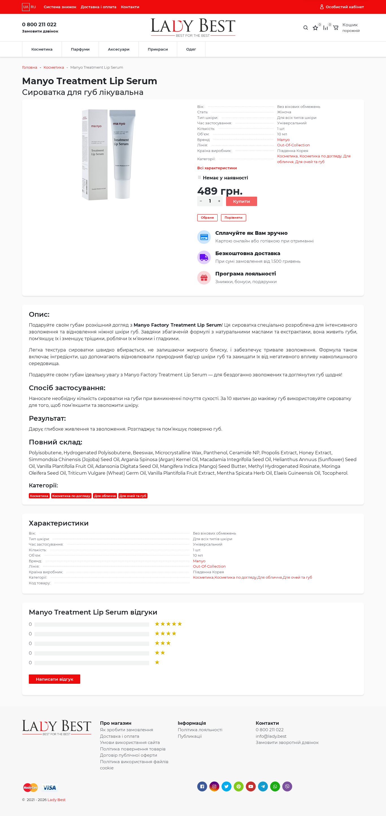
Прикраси (158, 49)
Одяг (191, 49)
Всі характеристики (217, 168)
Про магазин (115, 723)
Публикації (190, 736)
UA (25, 7)
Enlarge (109, 155)
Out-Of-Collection (293, 145)
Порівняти (233, 218)
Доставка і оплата (98, 7)
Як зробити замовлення (126, 729)
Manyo (283, 139)
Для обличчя (105, 496)
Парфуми (80, 49)
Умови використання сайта (130, 742)
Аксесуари (118, 49)
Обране (207, 218)
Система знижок (60, 7)
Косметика (42, 49)
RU (33, 7)
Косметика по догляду (321, 156)
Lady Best (56, 799)
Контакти (130, 7)
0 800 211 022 (39, 24)
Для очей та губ (310, 161)
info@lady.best (271, 736)
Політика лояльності (200, 729)
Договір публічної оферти (128, 755)
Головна (29, 67)
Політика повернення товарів (133, 749)
